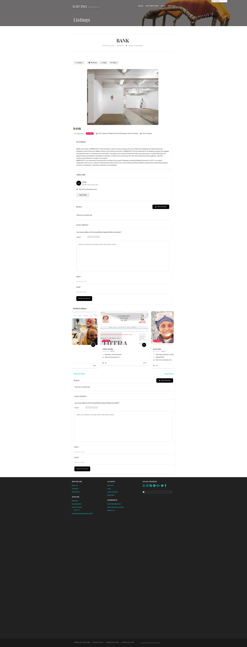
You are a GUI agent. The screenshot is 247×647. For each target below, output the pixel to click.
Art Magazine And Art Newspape (117, 133)
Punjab (145, 354)
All (98, 133)
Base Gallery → (170, 374)
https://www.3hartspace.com (88, 189)
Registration (111, 495)
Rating (78, 237)
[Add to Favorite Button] (117, 314)
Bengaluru (81, 354)
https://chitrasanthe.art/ (85, 357)
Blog (163, 6)
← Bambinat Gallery (78, 374)
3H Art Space (79, 6)
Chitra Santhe (80, 349)
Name (78, 277)
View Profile (83, 195)
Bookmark (94, 62)
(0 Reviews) (80, 133)
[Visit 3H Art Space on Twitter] (162, 486)
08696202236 (133, 357)
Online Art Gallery (133, 133)
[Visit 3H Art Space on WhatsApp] (144, 486)
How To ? (77, 510)
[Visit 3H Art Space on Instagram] (147, 486)
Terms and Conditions (82, 642)
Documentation (76, 504)
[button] (90, 97)
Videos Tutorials (77, 507)
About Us (74, 485)
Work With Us (76, 492)
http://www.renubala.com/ (137, 360)
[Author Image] (117, 345)
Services (171, 6)
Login (109, 488)
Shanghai (149, 133)
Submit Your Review (84, 298)
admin (121, 46)
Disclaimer (75, 501)
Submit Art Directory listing (115, 507)
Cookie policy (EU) (127, 642)
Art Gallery (103, 133)
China (143, 133)
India (86, 354)
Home (140, 6)
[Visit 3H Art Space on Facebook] (165, 486)
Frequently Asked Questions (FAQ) (82, 513)
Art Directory (152, 6)
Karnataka (91, 354)
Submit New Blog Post (114, 504)
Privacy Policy (98, 642)
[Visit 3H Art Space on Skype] (151, 486)
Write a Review (162, 207)
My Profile (110, 485)
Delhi (130, 354)
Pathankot (139, 354)
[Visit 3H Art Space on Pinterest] (154, 486)
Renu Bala (130, 349)
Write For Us (111, 510)
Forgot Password (112, 492)
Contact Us (75, 488)
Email (78, 287)
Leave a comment (135, 46)
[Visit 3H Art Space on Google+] (158, 486)
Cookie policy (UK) (112, 642)
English (217, 1)
